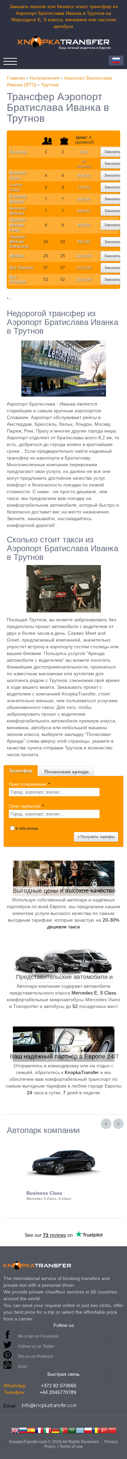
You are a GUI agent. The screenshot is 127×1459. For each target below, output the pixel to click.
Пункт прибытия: (26, 806)
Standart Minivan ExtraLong (18, 242)
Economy (18, 152)
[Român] (96, 1429)
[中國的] (112, 1429)
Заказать (112, 152)
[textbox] (54, 792)
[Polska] (88, 1429)
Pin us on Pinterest (35, 1356)
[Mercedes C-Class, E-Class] (63, 1140)
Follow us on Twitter (36, 1346)
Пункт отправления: (29, 784)
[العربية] (72, 1429)
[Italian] (47, 1429)
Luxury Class (15, 187)
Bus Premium (17, 279)
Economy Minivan (18, 199)
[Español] (31, 1429)
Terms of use (71, 1446)
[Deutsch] (55, 1429)
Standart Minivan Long (17, 225)
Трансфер (21, 770)
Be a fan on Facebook (38, 1336)
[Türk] (104, 1429)
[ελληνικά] (80, 1429)
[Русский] (23, 1429)
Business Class (17, 175)
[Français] (39, 1429)
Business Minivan (17, 210)
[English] (15, 1429)
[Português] (64, 1429)
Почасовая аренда (66, 771)
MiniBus (16, 256)
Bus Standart (21, 267)
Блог (22, 1366)
